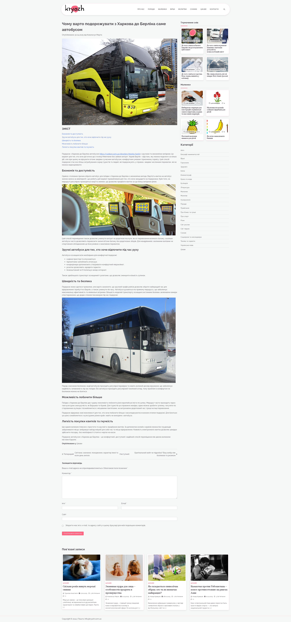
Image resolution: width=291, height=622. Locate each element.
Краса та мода (186, 179)
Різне (182, 221)
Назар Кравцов (155, 596)
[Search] (224, 9)
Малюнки (162, 9)
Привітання (185, 208)
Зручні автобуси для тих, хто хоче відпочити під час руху (86, 137)
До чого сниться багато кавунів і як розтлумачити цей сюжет (192, 47)
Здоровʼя (184, 167)
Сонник (193, 9)
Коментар (67, 473)
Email (124, 503)
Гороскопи (185, 163)
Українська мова (187, 245)
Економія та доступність (72, 134)
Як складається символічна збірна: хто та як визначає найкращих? (163, 589)
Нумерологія (185, 200)
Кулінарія (184, 183)
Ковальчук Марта (94, 35)
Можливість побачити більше (75, 144)
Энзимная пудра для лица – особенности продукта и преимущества (120, 589)
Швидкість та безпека (71, 140)
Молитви (182, 9)
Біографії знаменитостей (190, 154)
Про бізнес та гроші (188, 212)
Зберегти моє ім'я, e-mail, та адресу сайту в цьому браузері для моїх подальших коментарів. (105, 525)
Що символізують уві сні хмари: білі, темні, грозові (217, 75)
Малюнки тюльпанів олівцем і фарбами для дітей (216, 110)
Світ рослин (185, 225)
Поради (151, 9)
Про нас (140, 9)
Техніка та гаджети (188, 241)
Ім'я (64, 503)
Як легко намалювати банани (216, 137)
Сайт (64, 514)
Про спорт (185, 216)
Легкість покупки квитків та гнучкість (78, 147)
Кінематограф (186, 175)
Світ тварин (185, 229)
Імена (183, 171)
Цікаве (203, 9)
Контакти (214, 9)
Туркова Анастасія (71, 593)
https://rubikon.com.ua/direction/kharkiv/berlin (120, 154)
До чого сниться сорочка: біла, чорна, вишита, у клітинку (192, 76)
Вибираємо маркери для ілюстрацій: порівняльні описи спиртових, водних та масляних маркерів (192, 111)
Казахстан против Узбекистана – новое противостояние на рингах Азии (209, 589)
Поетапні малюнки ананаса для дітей (189, 137)
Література (185, 187)
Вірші (172, 9)
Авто (182, 150)
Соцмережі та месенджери (191, 237)
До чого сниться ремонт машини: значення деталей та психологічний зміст (217, 48)
